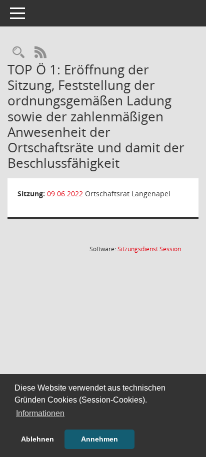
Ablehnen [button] (37, 439)
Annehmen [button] (99, 439)
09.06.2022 (65, 193)
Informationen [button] (40, 413)
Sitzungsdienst (149, 249)
